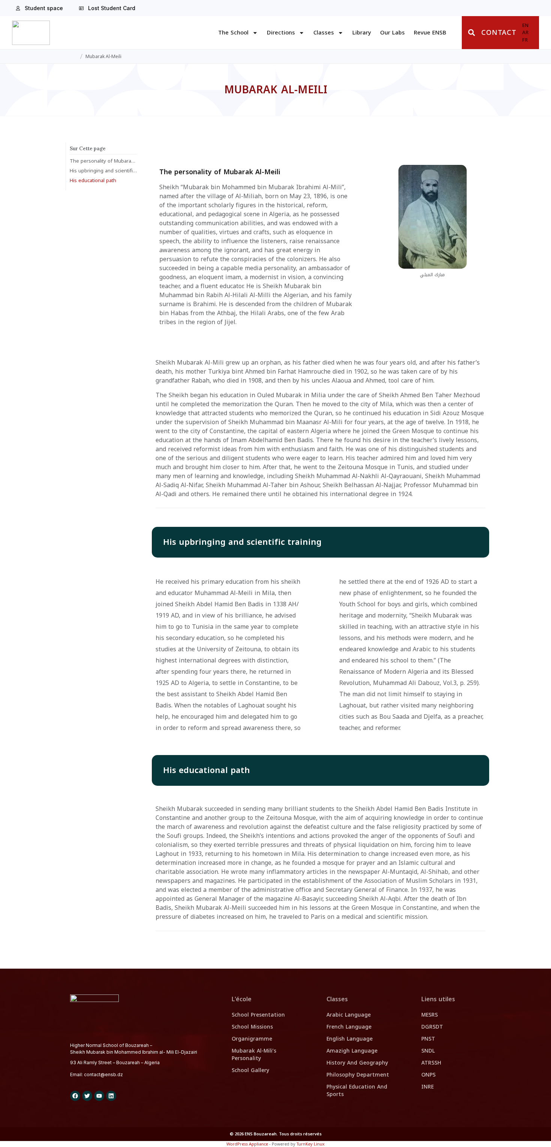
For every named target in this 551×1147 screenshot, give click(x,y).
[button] (472, 33)
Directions (281, 32)
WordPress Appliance (247, 1144)
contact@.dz (103, 1074)
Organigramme (252, 1039)
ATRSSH (431, 1063)
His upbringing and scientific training (103, 171)
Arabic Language (348, 1015)
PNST (428, 1039)
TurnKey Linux (310, 1144)
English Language (349, 1039)
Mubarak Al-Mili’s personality (254, 1054)
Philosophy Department (357, 1075)
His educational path (93, 180)
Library (361, 32)
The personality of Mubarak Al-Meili (103, 161)
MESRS (429, 1015)
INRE (427, 1087)
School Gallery (250, 1070)
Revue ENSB (430, 32)
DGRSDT (432, 1027)
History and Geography (357, 1063)
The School (233, 32)
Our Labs (392, 32)
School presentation (258, 1015)
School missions (252, 1027)
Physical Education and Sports (356, 1090)
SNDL (428, 1051)
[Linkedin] (111, 1096)
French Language (348, 1027)
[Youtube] (99, 1096)
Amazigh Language (351, 1051)
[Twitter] (87, 1096)
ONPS (428, 1075)
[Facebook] (75, 1096)
